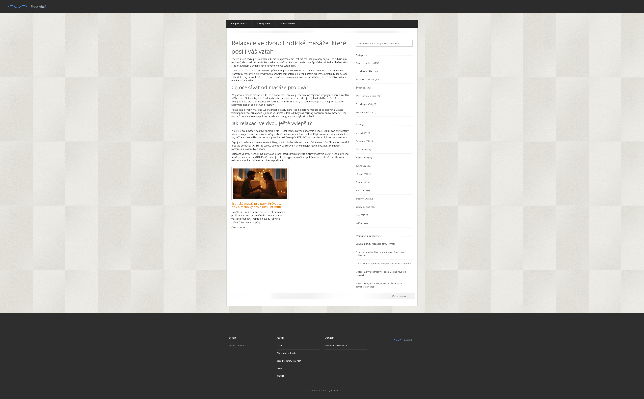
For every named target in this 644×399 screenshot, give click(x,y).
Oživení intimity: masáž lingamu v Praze (375, 243)
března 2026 (363, 174)
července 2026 (364, 141)
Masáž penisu (287, 23)
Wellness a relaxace (368, 95)
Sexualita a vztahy (367, 79)
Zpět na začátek (399, 296)
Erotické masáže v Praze (336, 345)
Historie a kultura (366, 112)
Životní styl (363, 87)
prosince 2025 (364, 198)
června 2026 (363, 149)
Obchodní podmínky (286, 353)
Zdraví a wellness (367, 63)
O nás (279, 345)
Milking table (263, 23)
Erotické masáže (367, 71)
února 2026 (363, 182)
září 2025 (362, 223)
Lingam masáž (239, 23)
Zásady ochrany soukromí (289, 360)
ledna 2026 (363, 190)
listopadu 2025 (365, 206)
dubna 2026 (363, 165)
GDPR (279, 368)
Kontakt (280, 376)
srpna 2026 (363, 132)
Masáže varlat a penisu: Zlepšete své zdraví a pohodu (383, 263)
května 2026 (364, 157)
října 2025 (362, 215)
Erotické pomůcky (366, 104)
